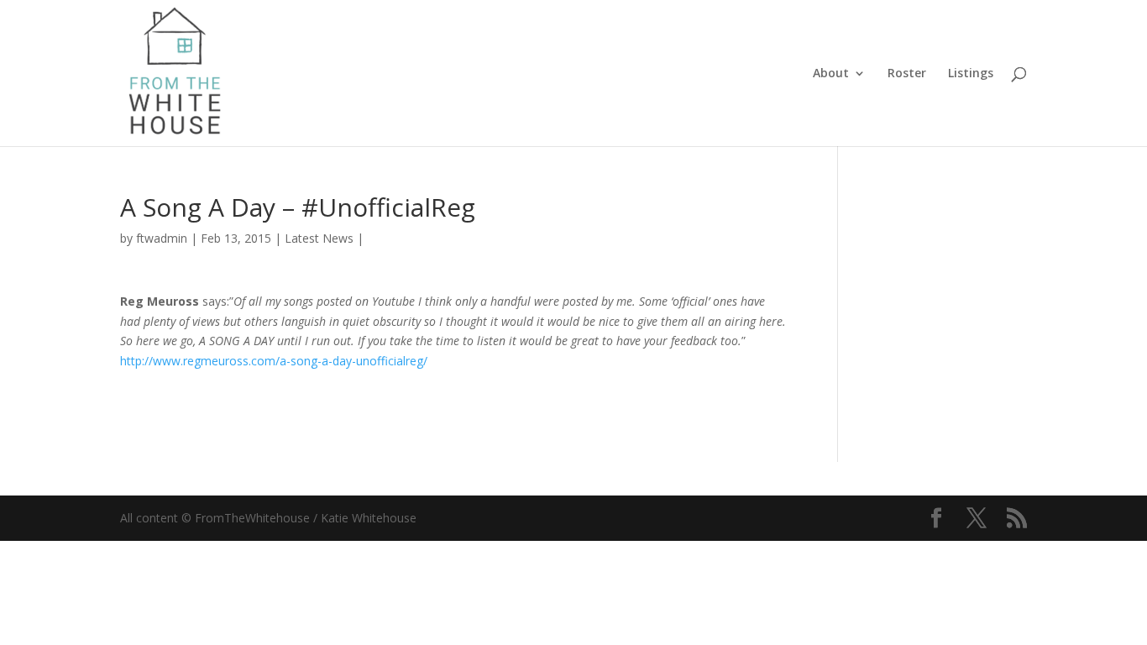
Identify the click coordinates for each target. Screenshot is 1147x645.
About (831, 74)
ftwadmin (161, 238)
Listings (970, 74)
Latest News (319, 238)
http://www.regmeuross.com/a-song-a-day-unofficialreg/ (273, 361)
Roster (907, 74)
